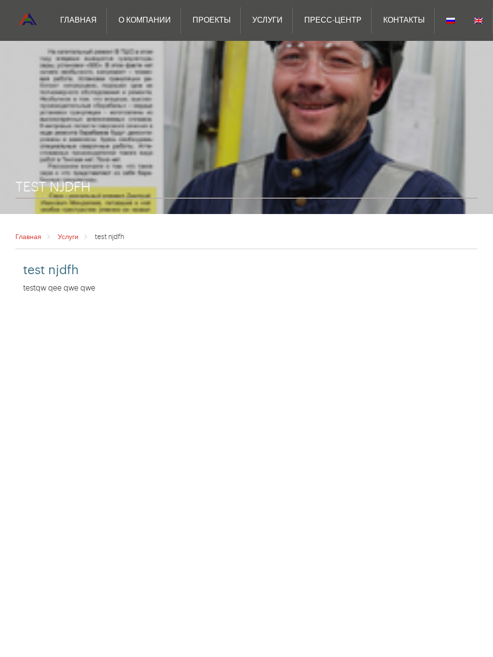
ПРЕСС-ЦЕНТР (333, 20)
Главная (78, 20)
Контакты (404, 20)
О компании (144, 20)
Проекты (212, 20)
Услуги (267, 20)
